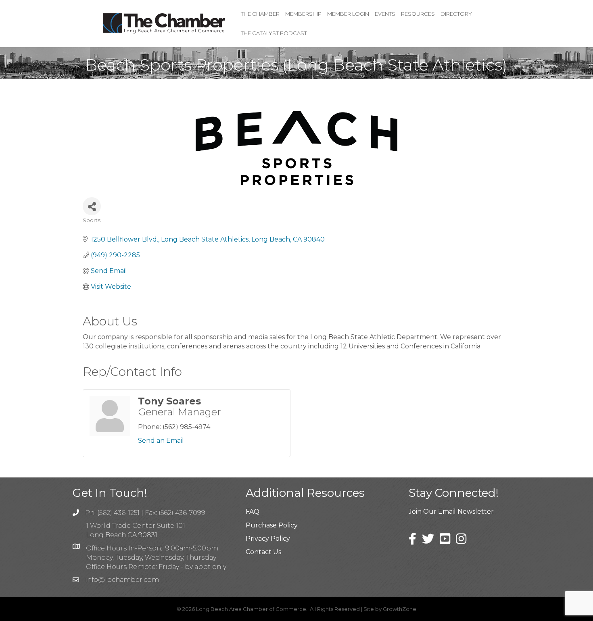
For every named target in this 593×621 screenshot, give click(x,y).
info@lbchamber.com (122, 579)
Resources (418, 13)
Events (385, 13)
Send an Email (161, 440)
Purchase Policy (272, 525)
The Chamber (260, 13)
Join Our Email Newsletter (451, 511)
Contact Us (263, 552)
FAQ (252, 511)
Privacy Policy (268, 538)
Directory (456, 13)
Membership (303, 13)
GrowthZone (399, 609)
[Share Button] (92, 206)
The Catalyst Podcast (274, 33)
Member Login (348, 13)
